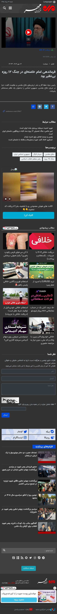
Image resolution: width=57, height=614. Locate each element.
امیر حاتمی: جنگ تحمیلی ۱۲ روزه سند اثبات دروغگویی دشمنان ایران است (27, 132)
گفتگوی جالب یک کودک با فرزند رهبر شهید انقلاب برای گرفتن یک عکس (19, 525)
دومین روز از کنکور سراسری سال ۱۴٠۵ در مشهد (20, 497)
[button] (28, 32)
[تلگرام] (43, 558)
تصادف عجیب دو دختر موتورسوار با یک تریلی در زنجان (21, 454)
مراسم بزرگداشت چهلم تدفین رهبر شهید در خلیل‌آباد (19, 511)
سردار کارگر (37, 154)
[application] (28, 32)
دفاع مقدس (49, 154)
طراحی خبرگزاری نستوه (43, 609)
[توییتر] (30, 558)
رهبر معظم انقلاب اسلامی (31, 159)
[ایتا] (13, 558)
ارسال (5, 415)
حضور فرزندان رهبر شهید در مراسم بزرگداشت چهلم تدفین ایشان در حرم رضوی (19, 468)
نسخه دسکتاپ (28, 568)
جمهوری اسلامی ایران (22, 154)
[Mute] (10, 199)
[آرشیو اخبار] (18, 558)
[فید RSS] (22, 558)
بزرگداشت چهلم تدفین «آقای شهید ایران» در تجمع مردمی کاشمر (20, 482)
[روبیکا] (26, 558)
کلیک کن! (28, 215)
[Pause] (5, 199)
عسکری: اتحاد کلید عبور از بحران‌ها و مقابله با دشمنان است (30, 139)
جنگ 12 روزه (49, 159)
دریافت (45, 50)
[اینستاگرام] (35, 558)
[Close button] (54, 588)
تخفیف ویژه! (19, 599)
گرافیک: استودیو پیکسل (22, 609)
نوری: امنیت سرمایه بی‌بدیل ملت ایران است (36, 128)
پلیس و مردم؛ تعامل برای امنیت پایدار (38, 136)
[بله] (39, 558)
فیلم (52, 64)
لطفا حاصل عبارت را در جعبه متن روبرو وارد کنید (37, 404)
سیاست (45, 64)
